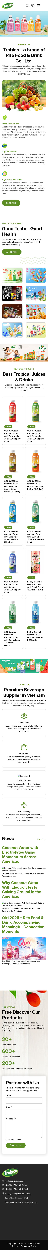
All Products (11, 252)
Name (9, 1095)
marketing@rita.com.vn (14, 1181)
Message (11, 1119)
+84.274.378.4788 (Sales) (16, 1185)
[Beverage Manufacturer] (8, 5)
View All (40, 839)
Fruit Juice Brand (28, 1246)
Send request (16, 1145)
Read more (11, 203)
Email (9, 1107)
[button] (3, 24)
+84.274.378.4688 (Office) (16, 1189)
